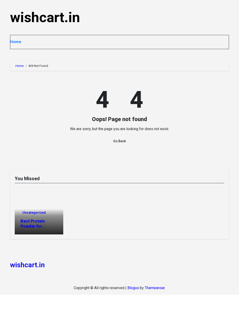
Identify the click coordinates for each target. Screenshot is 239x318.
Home (15, 42)
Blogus (133, 288)
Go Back (119, 141)
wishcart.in (45, 17)
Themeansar (155, 288)
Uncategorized (34, 212)
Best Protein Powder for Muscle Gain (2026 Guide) (39, 229)
